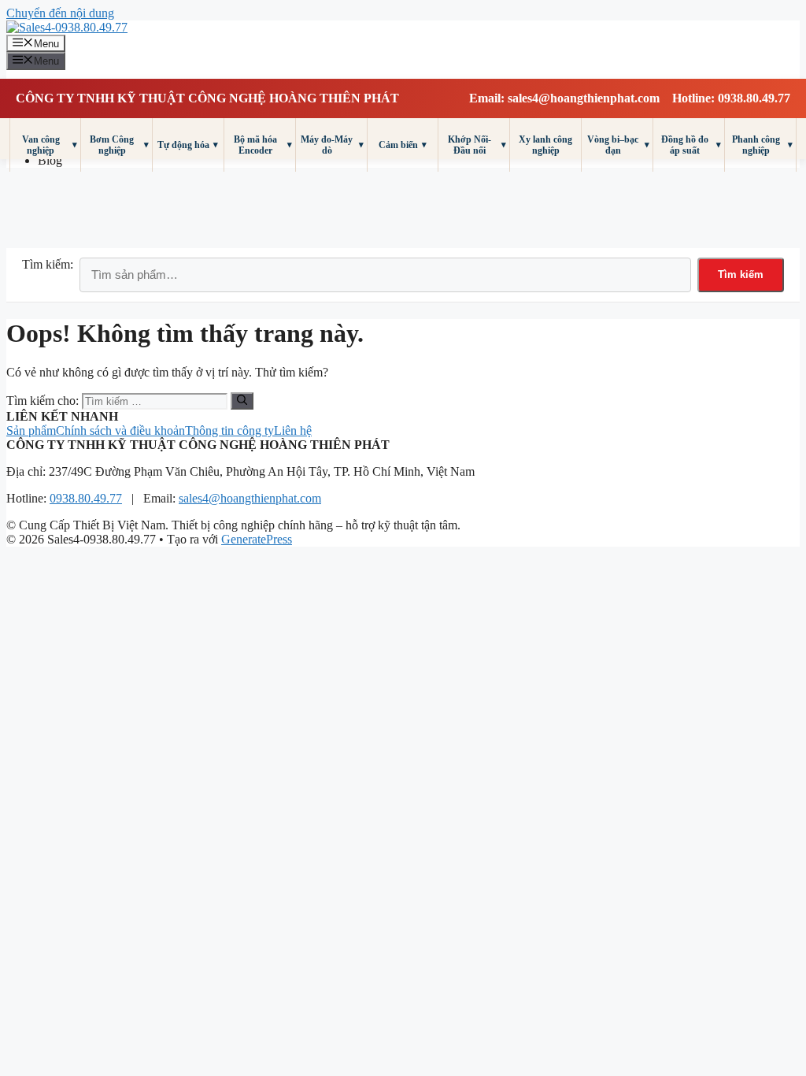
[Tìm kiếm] (242, 401)
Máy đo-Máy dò (332, 145)
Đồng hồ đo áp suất (691, 145)
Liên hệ (293, 430)
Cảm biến (403, 144)
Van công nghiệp (49, 145)
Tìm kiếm (740, 274)
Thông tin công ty (229, 430)
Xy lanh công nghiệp (545, 145)
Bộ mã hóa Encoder (263, 145)
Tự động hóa (187, 144)
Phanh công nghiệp (762, 145)
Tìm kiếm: (47, 264)
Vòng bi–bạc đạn (618, 145)
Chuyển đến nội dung (60, 13)
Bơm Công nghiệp (119, 145)
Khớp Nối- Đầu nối (477, 145)
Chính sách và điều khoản (120, 430)
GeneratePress (256, 539)
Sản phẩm (31, 430)
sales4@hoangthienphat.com (250, 498)
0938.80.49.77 (86, 498)
